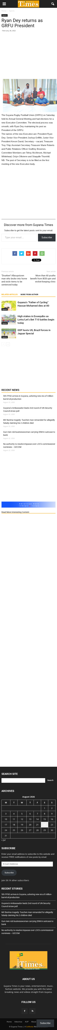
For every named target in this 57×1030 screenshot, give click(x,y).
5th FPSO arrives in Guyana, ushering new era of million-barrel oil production (28, 397)
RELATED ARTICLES (9, 295)
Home (9, 1021)
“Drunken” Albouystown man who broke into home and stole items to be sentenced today (14, 280)
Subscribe (47, 237)
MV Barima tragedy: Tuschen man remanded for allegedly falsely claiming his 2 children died (29, 421)
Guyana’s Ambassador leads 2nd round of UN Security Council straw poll (27, 409)
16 (52, 819)
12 (22, 819)
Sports (4, 15)
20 (30, 824)
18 (14, 824)
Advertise (18, 1021)
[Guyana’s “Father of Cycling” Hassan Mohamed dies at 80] (8, 306)
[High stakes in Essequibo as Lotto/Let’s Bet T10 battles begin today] (8, 320)
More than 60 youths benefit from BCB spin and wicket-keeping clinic (43, 278)
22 (44, 824)
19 (22, 824)
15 (44, 819)
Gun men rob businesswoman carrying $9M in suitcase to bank (29, 433)
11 (14, 819)
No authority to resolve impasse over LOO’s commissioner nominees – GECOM (29, 445)
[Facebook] (24, 1011)
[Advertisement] (28, 56)
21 (37, 824)
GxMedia (29, 1026)
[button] (53, 4)
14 (37, 819)
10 (6, 819)
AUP (26, 1021)
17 (6, 824)
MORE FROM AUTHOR (29, 295)
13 (30, 819)
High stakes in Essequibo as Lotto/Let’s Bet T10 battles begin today (36, 319)
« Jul (3, 840)
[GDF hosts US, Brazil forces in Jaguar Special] (8, 334)
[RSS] (32, 1011)
